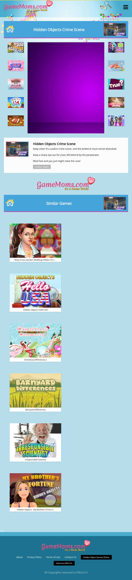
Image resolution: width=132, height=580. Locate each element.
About (19, 557)
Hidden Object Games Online (96, 557)
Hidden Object (42, 166)
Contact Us (70, 557)
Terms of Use (53, 557)
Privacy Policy (34, 557)
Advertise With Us (64, 563)
